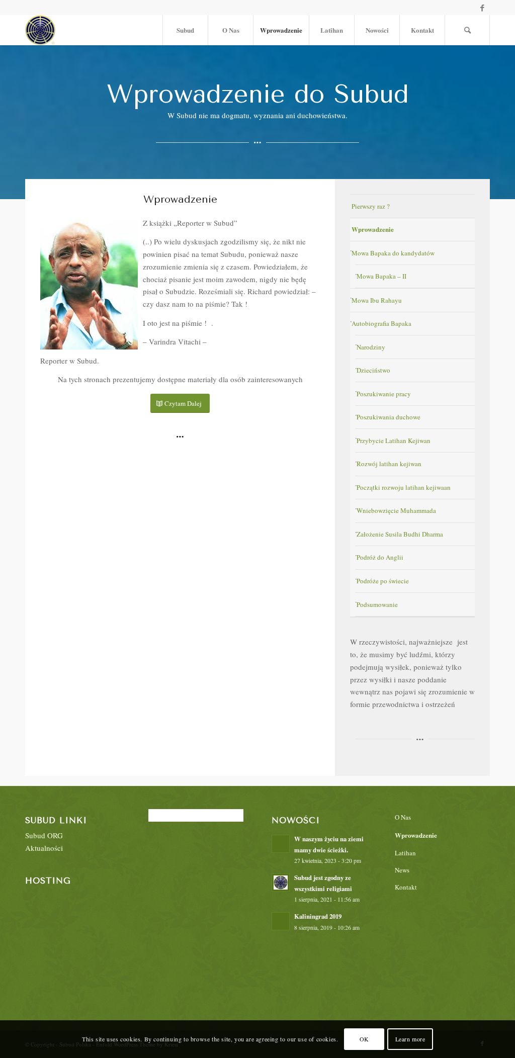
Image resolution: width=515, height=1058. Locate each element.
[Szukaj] (467, 30)
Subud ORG (44, 835)
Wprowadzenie (373, 229)
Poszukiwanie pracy (384, 393)
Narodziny (371, 346)
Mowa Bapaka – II (381, 276)
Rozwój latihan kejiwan (389, 463)
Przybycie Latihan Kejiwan (394, 440)
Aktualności (44, 848)
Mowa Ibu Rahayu (377, 300)
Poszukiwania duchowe (388, 416)
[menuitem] (185, 30)
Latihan (405, 852)
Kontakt (406, 887)
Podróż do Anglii (380, 557)
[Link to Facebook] (482, 7)
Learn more (410, 1039)
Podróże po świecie (383, 580)
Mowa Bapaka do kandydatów (393, 252)
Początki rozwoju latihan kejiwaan (404, 487)
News (402, 869)
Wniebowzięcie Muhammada (396, 510)
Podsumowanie (377, 604)
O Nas (403, 817)
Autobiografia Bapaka (381, 323)
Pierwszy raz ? (371, 206)
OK (364, 1039)
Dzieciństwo (373, 370)
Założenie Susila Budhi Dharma (400, 534)
